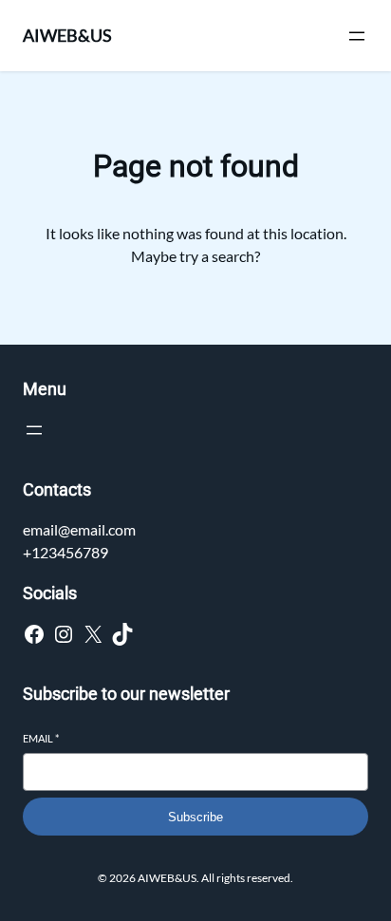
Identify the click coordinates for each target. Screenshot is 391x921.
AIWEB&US (67, 35)
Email (41, 738)
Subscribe (195, 817)
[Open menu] (356, 36)
